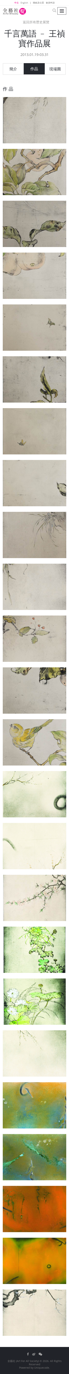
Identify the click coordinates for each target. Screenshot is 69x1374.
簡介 (13, 68)
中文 (16, 2)
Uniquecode (41, 1367)
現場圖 (55, 68)
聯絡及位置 (38, 2)
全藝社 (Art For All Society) (23, 1361)
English (24, 2)
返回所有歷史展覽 (35, 22)
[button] (54, 11)
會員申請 (50, 2)
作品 (34, 68)
